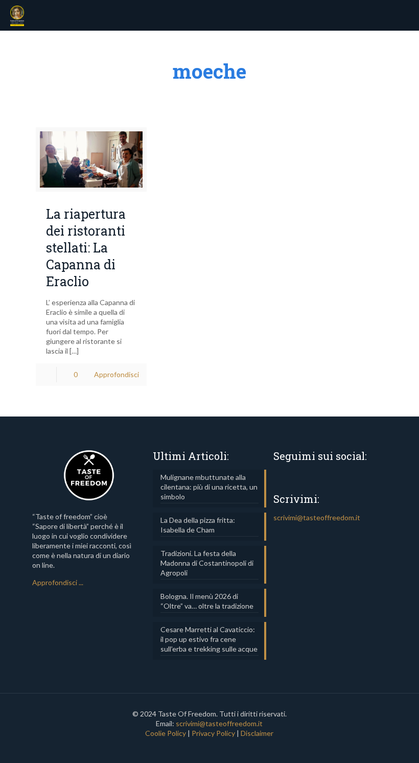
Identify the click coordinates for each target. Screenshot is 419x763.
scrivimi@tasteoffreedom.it (316, 517)
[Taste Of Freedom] (17, 15)
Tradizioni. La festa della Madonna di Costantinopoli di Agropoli (206, 563)
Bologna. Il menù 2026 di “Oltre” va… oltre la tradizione (206, 601)
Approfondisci (116, 374)
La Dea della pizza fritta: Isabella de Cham (197, 525)
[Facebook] (195, 747)
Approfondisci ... (57, 582)
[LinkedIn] (209, 747)
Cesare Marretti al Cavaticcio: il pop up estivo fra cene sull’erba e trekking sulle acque (209, 639)
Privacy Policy (213, 733)
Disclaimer (257, 733)
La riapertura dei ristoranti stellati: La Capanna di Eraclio (86, 247)
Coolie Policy (165, 733)
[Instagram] (223, 747)
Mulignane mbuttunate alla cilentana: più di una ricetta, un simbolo (209, 487)
